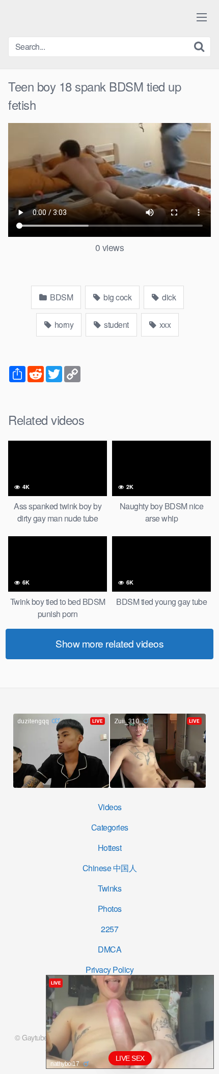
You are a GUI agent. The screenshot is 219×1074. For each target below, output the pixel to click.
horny (62, 324)
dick (168, 297)
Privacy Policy (109, 969)
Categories (109, 827)
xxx (164, 324)
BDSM (60, 297)
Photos (110, 908)
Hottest (110, 847)
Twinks (109, 888)
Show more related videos (109, 643)
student (115, 324)
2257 (109, 929)
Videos (110, 807)
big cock (117, 297)
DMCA (109, 949)
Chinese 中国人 (110, 868)
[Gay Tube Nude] (69, 17)
